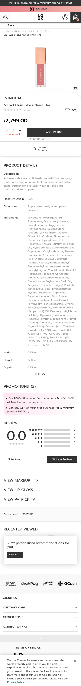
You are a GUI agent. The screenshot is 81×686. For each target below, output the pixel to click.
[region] (40, 670)
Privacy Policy (15, 682)
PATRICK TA (12, 98)
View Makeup (17, 481)
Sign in (13, 555)
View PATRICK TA (20, 499)
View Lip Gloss (19, 490)
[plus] (20, 130)
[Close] (75, 661)
